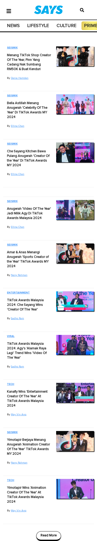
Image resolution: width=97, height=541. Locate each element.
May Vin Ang (18, 414)
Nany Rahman (19, 275)
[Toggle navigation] (8, 10)
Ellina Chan (17, 126)
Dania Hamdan (19, 78)
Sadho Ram (17, 318)
